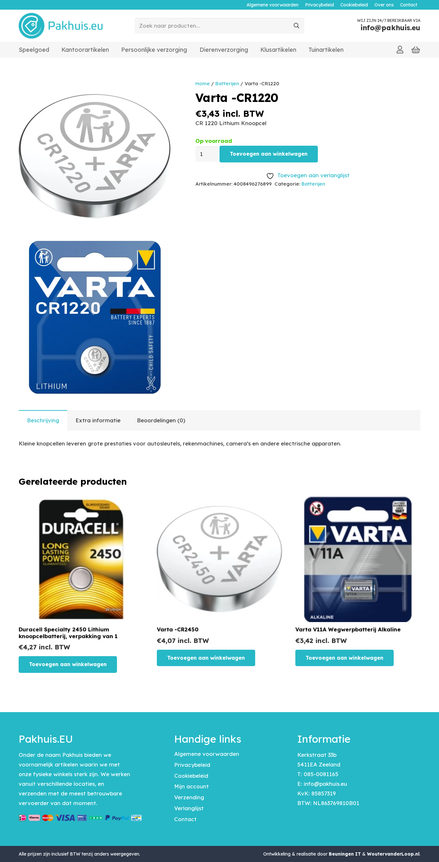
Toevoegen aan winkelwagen (269, 154)
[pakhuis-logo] (61, 26)
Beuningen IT (345, 854)
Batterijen (227, 83)
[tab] (43, 420)
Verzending (189, 797)
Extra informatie (98, 420)
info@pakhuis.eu (325, 783)
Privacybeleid (192, 764)
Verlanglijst (189, 808)
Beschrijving (43, 420)
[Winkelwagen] (415, 50)
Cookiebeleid (191, 775)
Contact (185, 819)
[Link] (400, 49)
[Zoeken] (296, 25)
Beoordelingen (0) (161, 420)
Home (202, 83)
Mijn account (191, 786)
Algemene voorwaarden (206, 753)
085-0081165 (321, 774)
